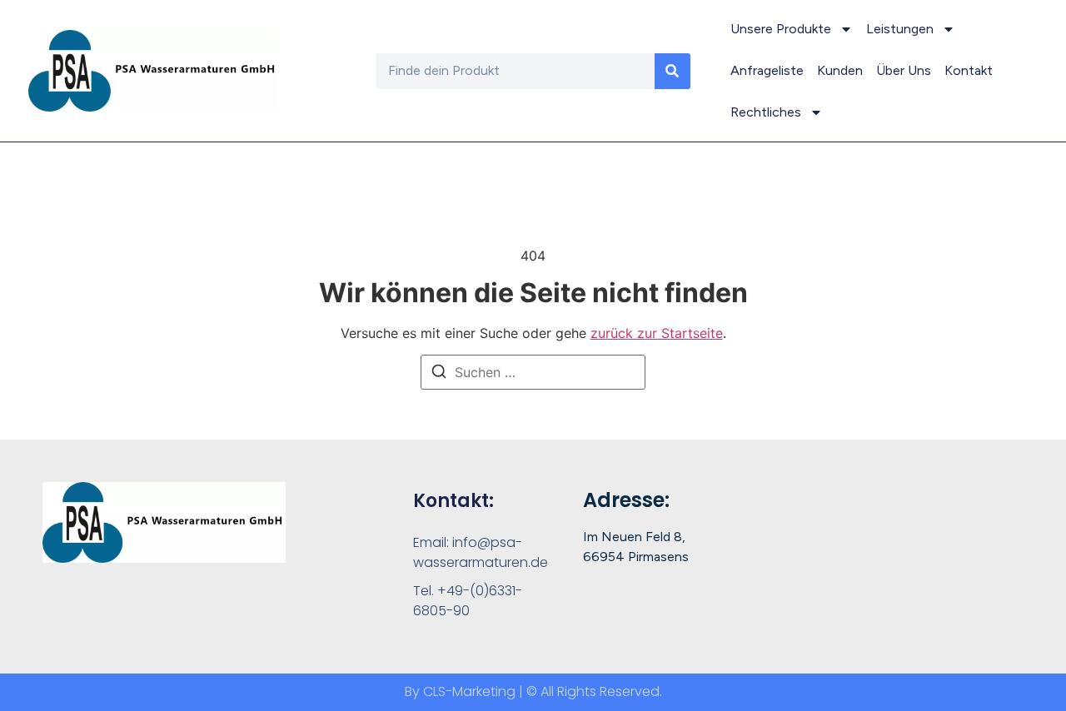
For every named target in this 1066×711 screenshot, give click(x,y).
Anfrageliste (767, 70)
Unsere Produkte (780, 29)
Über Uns (903, 70)
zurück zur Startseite (656, 333)
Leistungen (900, 29)
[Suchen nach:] (533, 372)
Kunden (840, 70)
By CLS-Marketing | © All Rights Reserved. (533, 691)
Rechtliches (765, 112)
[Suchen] (439, 373)
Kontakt (968, 70)
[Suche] (672, 71)
